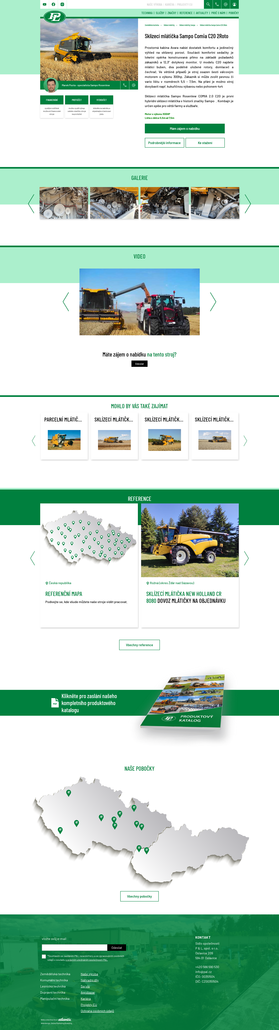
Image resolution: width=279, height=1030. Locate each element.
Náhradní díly (90, 980)
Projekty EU (184, 4)
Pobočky (234, 13)
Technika (147, 13)
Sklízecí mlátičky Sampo (187, 25)
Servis (85, 986)
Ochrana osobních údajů (97, 1011)
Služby (160, 13)
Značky (172, 13)
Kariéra (169, 4)
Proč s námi (218, 13)
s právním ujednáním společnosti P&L (87, 959)
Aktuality (202, 13)
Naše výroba (154, 4)
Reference (186, 13)
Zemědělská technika (152, 25)
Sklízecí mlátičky (169, 25)
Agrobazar (88, 992)
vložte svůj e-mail (54, 939)
